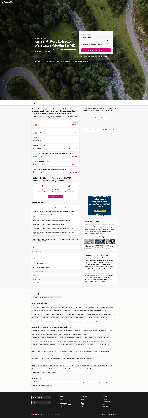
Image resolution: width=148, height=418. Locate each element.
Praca (82, 402)
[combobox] (96, 37)
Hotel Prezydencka (109, 246)
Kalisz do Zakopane (89, 307)
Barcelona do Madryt (59, 382)
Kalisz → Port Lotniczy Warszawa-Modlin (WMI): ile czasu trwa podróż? (50, 224)
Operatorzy (66, 103)
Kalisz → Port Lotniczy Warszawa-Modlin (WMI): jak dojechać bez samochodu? (52, 220)
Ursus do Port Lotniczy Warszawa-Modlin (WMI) (97, 344)
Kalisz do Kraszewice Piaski (77, 317)
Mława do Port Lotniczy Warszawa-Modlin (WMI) (44, 341)
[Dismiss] (112, 61)
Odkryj (112, 103)
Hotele (61, 399)
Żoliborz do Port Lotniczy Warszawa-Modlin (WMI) (44, 351)
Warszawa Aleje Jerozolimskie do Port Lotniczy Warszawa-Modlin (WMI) (49, 348)
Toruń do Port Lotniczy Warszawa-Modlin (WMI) (70, 337)
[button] (96, 50)
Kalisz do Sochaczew (37, 321)
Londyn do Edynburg (102, 382)
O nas (82, 399)
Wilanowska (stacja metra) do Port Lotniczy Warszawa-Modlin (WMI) (48, 358)
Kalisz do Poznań (79, 307)
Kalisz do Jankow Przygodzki (102, 317)
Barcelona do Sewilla (70, 382)
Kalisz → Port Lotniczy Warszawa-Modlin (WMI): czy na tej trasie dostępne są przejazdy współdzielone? (54, 233)
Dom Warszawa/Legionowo (90, 246)
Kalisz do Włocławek (50, 314)
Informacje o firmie (57, 414)
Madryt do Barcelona (47, 385)
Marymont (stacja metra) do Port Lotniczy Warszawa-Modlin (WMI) (48, 362)
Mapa (59, 103)
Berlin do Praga (80, 382)
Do (82, 41)
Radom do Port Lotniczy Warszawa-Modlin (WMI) (69, 330)
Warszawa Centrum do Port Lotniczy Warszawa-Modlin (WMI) (97, 330)
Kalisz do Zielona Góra (109, 314)
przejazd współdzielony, (68, 49)
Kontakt (83, 406)
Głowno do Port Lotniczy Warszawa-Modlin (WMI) (80, 348)
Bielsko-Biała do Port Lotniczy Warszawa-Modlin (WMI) (79, 362)
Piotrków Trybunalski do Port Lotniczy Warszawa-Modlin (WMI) (97, 341)
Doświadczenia (63, 402)
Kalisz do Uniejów (57, 310)
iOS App (106, 399)
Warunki (108, 414)
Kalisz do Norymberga (49, 321)
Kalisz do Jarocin (67, 310)
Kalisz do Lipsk (89, 317)
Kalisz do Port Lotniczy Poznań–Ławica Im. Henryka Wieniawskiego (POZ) (90, 310)
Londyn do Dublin (36, 385)
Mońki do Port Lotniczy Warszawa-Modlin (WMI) (43, 355)
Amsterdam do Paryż (47, 382)
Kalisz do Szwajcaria (78, 321)
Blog (61, 406)
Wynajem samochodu (65, 401)
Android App (107, 401)
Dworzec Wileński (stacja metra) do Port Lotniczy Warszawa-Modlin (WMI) (50, 368)
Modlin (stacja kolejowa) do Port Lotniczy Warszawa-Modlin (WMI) (73, 355)
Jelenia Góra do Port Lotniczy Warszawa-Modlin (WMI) (80, 358)
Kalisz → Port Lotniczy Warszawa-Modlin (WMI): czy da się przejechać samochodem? (53, 228)
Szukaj (33, 103)
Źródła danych (105, 406)
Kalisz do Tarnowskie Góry (90, 321)
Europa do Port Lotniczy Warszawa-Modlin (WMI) (44, 372)
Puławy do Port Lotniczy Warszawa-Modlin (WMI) (44, 344)
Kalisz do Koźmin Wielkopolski (95, 314)
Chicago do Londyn (90, 382)
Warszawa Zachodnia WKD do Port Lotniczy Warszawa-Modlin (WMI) (48, 365)
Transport (39, 103)
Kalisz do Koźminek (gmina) (57, 307)
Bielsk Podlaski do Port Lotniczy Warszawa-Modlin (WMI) (71, 344)
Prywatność (103, 414)
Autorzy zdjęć (105, 404)
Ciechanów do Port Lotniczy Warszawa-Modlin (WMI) (45, 337)
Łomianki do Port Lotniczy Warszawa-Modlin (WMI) (96, 337)
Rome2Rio (87, 260)
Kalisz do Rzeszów (71, 314)
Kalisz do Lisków (45, 307)
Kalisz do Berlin (35, 307)
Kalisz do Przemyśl (65, 317)
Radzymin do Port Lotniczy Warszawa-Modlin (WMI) (70, 351)
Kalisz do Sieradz (55, 317)
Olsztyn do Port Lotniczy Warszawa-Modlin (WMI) (44, 330)
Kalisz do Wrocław (61, 314)
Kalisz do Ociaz (45, 317)
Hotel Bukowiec (99, 245)
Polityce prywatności (83, 61)
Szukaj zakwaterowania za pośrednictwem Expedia (94, 56)
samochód (37, 51)
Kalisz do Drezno (36, 317)
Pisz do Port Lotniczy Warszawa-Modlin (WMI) (80, 368)
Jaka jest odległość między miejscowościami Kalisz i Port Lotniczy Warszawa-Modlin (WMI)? (53, 215)
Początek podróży (86, 34)
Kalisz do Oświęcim (82, 314)
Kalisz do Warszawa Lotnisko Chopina (105, 307)
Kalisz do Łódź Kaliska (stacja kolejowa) (41, 310)
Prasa (82, 401)
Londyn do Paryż (36, 382)
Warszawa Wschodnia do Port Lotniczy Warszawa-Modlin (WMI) (73, 334)
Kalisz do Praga (69, 307)
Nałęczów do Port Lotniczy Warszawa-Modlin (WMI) (96, 351)
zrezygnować (67, 61)
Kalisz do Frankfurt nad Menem (63, 321)
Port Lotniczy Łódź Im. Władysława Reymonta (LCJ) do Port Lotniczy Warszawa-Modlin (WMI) (89, 365)
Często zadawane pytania (50, 103)
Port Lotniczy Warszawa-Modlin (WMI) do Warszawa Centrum (47, 297)
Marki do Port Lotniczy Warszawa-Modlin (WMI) (68, 341)
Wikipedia (102, 233)
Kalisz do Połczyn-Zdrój (37, 314)
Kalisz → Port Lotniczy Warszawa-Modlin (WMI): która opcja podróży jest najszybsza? (53, 211)
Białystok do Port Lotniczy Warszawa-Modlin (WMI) (44, 334)
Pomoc (82, 404)
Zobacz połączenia (54, 196)
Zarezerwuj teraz (100, 211)
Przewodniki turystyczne (66, 404)
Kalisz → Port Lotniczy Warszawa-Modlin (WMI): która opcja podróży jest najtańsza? (53, 207)
